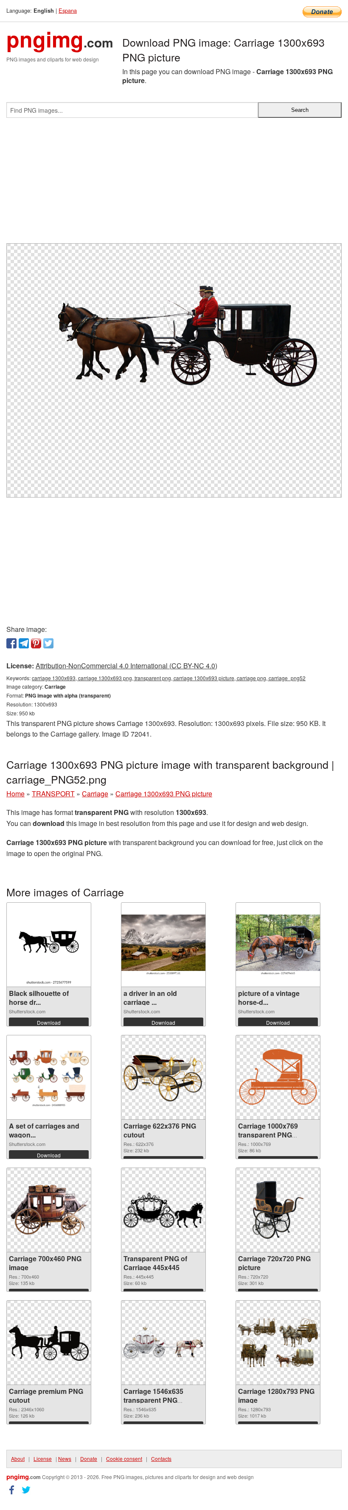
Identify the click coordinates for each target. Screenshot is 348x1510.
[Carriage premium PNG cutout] (49, 1343)
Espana (68, 10)
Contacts (161, 1458)
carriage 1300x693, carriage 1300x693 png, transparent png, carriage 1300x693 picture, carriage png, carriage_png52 (169, 677)
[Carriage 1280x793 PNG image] (278, 1343)
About (18, 1458)
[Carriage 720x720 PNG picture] (278, 1210)
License (43, 1458)
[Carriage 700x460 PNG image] (49, 1210)
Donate (88, 1458)
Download (49, 1022)
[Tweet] (48, 643)
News (64, 1458)
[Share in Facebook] (11, 643)
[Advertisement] (174, 184)
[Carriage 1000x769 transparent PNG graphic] (278, 1077)
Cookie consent (124, 1458)
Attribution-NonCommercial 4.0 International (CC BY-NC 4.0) (126, 665)
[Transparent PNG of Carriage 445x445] (163, 1210)
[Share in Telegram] (24, 643)
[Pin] (36, 643)
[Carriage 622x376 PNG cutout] (163, 1077)
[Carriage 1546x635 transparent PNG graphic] (163, 1342)
